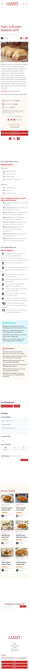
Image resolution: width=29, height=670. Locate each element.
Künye (14, 642)
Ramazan (17, 406)
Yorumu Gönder (24, 460)
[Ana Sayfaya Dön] (14, 637)
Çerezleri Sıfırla (14, 650)
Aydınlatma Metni (14, 646)
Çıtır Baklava (4, 91)
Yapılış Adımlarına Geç (15, 134)
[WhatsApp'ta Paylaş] (21, 38)
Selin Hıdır (6, 38)
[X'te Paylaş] (24, 38)
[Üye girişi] (23, 3)
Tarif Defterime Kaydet (15, 124)
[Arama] (26, 3)
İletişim (14, 644)
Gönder (23, 606)
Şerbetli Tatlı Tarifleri (7, 406)
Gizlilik (14, 647)
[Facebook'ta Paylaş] (26, 38)
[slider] (14, 119)
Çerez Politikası (14, 649)
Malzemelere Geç (15, 131)
